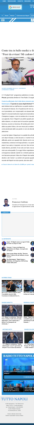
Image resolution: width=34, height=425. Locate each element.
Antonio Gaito (18, 413)
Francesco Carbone (8, 89)
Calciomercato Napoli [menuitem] (23, 15)
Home (4, 1)
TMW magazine (12, 1)
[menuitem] (2, 15)
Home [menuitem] (6, 15)
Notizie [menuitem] (12, 15)
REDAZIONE (27, 1)
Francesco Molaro (19, 415)
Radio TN (20, 1)
